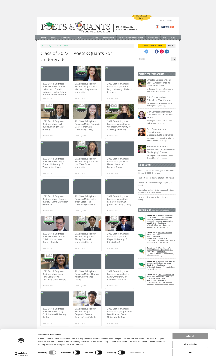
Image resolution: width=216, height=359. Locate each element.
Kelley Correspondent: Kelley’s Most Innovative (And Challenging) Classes (161, 149)
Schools (80, 37)
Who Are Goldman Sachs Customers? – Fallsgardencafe (159, 234)
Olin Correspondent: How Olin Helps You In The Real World (160, 114)
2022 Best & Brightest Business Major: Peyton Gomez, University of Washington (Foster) (53, 162)
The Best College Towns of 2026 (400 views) (156, 178)
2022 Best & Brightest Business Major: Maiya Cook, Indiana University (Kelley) (54, 312)
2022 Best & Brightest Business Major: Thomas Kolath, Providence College (87, 275)
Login (170, 46)
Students (93, 37)
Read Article (163, 223)
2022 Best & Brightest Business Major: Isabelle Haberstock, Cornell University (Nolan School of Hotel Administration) (54, 89)
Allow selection (190, 344)
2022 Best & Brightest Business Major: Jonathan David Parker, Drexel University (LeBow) (119, 312)
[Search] (174, 59)
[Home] (88, 27)
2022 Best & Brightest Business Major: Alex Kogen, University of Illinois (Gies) (117, 237)
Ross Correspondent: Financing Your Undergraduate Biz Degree (160, 132)
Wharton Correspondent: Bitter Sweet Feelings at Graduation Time (159, 82)
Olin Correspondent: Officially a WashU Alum (158, 99)
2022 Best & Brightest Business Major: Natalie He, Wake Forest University (86, 162)
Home (43, 37)
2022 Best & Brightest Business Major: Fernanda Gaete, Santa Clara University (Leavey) (87, 125)
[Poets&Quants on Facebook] (162, 52)
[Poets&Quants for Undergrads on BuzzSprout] (152, 52)
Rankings (66, 37)
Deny (190, 352)
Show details (135, 353)
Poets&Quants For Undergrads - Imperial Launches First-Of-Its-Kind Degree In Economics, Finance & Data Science (160, 218)
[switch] (76, 352)
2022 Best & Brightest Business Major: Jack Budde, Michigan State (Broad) (53, 125)
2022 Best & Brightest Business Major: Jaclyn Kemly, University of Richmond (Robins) (118, 275)
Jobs (173, 37)
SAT (164, 37)
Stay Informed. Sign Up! (152, 46)
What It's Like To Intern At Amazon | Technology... (160, 249)
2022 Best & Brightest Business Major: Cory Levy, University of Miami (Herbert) (119, 87)
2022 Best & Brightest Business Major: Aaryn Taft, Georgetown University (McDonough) (54, 275)
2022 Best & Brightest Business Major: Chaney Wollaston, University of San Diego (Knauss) (118, 125)
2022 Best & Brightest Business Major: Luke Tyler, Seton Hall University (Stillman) (85, 200)
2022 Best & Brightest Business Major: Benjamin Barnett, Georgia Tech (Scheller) (86, 312)
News (53, 37)
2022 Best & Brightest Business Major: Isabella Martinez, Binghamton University (86, 87)
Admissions (108, 37)
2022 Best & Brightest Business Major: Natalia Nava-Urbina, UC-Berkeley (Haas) (118, 162)
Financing (153, 37)
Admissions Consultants (131, 37)
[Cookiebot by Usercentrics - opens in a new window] (21, 354)
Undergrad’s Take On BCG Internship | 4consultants (161, 262)
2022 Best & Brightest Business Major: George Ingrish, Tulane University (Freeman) (55, 200)
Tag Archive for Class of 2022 (58, 46)
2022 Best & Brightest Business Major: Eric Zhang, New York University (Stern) (85, 237)
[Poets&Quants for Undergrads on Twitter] (146, 52)
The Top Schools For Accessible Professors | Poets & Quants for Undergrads (160, 276)
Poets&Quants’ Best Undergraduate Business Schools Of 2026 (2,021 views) (156, 171)
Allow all (190, 336)
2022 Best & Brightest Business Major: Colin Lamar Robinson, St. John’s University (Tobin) (119, 200)
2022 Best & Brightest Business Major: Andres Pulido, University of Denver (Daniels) (54, 237)
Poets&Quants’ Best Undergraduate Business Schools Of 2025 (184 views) (156, 191)
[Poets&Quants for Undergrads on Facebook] (157, 52)
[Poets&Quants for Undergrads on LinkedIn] (167, 52)
